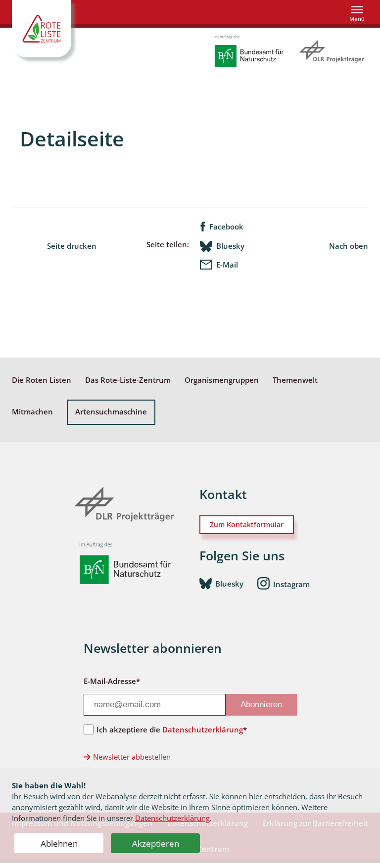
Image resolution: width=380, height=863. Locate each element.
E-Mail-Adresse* (112, 681)
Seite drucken (71, 246)
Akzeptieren (155, 843)
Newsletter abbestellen (132, 757)
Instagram (291, 584)
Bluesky (230, 246)
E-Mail (227, 265)
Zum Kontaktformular (247, 524)
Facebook (226, 227)
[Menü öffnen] (357, 13)
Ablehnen (59, 843)
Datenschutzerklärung (172, 818)
